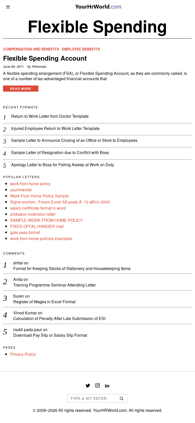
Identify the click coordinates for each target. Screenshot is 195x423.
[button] (122, 398)
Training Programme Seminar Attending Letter (54, 285)
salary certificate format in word (38, 208)
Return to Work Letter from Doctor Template (50, 116)
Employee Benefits (81, 49)
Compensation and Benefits (31, 49)
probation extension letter (33, 214)
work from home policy (30, 184)
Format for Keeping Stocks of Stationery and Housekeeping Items (72, 268)
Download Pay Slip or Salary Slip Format (50, 335)
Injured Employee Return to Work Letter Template (55, 128)
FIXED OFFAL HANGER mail (37, 226)
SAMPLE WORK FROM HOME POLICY (46, 220)
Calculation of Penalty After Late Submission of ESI (59, 318)
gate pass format (25, 232)
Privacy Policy (23, 354)
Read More (20, 88)
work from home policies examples (41, 238)
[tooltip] (88, 385)
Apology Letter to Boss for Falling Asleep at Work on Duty (62, 164)
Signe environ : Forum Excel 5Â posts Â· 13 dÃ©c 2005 (60, 202)
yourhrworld (20, 190)
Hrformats (39, 66)
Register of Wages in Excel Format (44, 301)
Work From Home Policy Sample (39, 196)
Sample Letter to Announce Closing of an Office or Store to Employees (74, 140)
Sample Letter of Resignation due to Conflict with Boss (60, 152)
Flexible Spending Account (45, 58)
